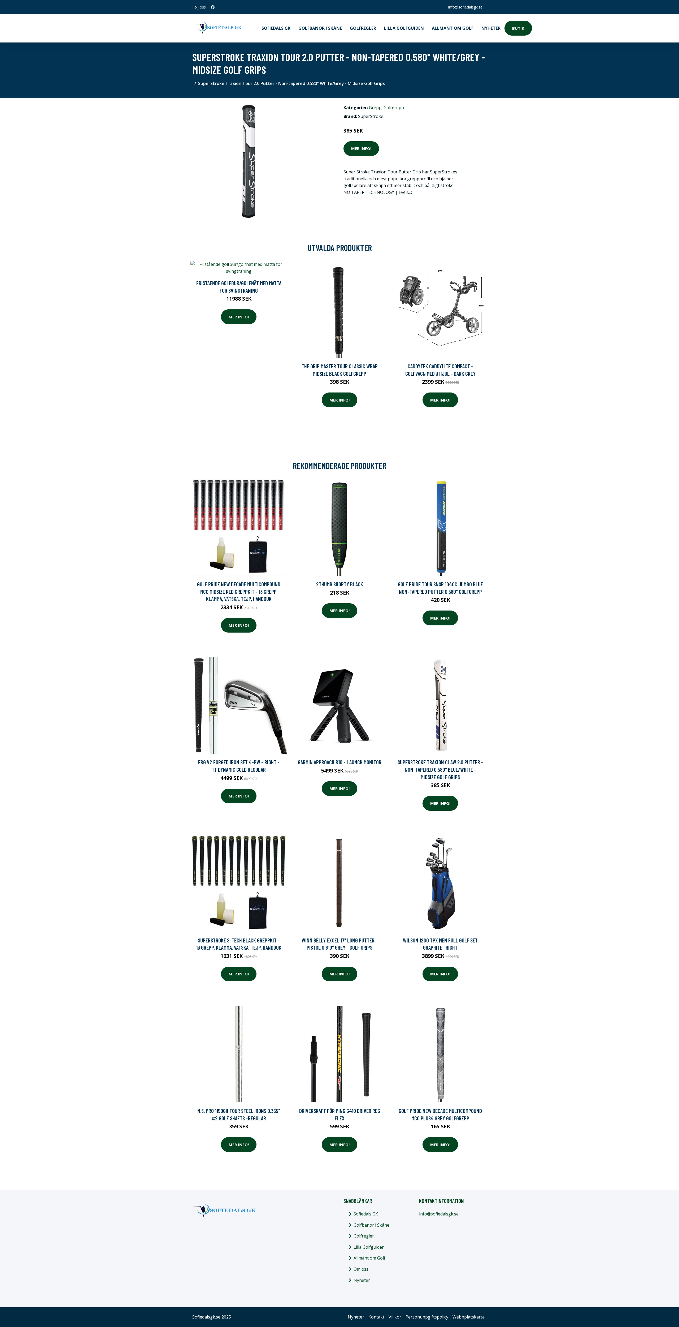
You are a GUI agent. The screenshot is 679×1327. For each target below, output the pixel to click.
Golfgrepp (394, 107)
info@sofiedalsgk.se (465, 7)
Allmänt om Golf (452, 28)
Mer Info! (361, 148)
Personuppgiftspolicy (427, 1317)
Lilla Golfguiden (404, 28)
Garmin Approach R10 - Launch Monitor (339, 762)
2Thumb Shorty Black (339, 584)
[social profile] (213, 7)
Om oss (361, 1269)
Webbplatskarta (468, 1317)
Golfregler (363, 28)
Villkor (395, 1317)
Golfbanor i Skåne (320, 28)
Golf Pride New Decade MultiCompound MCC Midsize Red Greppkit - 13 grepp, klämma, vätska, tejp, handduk (238, 591)
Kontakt (376, 1317)
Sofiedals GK (276, 28)
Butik (518, 28)
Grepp (375, 107)
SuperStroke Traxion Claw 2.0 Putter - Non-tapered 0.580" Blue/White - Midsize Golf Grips (440, 769)
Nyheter (490, 28)
